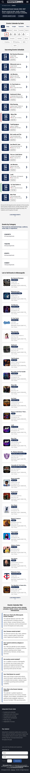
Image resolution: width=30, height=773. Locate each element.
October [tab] (15, 30)
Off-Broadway (16, 42)
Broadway (7, 42)
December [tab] (27, 30)
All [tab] (3, 26)
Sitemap (13, 769)
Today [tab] (7, 26)
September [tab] (9, 30)
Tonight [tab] (14, 26)
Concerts (12, 38)
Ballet (24, 42)
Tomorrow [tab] (21, 26)
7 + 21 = (4, 761)
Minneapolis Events (6, 5)
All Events (4, 38)
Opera (15, 45)
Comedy (20, 38)
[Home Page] (15, 2)
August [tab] (3, 30)
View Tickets (26, 54)
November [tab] (21, 30)
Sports (26, 38)
